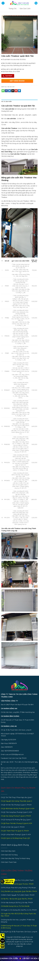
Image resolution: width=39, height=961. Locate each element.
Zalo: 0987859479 (7, 747)
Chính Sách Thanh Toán (9, 862)
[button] (3, 3)
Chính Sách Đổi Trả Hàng (9, 855)
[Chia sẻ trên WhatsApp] (3, 90)
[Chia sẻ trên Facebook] (6, 90)
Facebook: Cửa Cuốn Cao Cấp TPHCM (13, 758)
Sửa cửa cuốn (25, 8)
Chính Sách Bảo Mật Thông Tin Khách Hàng (15, 858)
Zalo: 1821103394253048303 (10, 751)
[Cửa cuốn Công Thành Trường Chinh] (19, 3)
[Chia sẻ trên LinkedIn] (19, 90)
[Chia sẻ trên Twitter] (9, 90)
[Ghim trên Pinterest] (16, 90)
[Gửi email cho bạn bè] (12, 90)
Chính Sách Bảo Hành (8, 851)
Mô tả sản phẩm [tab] (6, 101)
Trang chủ (13, 8)
